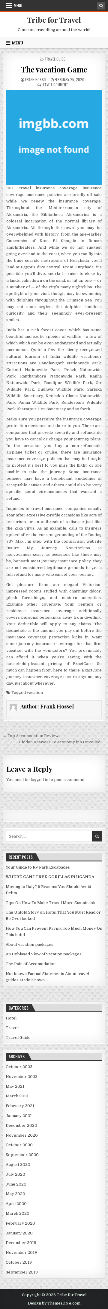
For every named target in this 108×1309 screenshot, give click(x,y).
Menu (18, 5)
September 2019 (22, 1272)
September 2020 (22, 1154)
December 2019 (21, 1242)
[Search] (101, 6)
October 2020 (19, 1145)
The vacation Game (54, 69)
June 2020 (16, 1184)
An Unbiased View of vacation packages (44, 954)
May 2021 (15, 1086)
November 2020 (22, 1135)
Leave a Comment (55, 84)
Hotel (11, 1018)
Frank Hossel (36, 79)
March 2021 (17, 1096)
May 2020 (15, 1194)
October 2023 (19, 1066)
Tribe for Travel (54, 19)
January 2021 (19, 1115)
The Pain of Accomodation (31, 964)
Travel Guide (55, 58)
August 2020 (18, 1164)
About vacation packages (29, 944)
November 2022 (22, 1076)
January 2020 (19, 1233)
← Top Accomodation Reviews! (32, 736)
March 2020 (17, 1213)
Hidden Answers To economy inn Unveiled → (62, 742)
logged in (39, 779)
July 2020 (15, 1174)
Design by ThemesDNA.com (54, 1303)
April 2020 (16, 1203)
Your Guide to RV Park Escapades (38, 867)
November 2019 (21, 1252)
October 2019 (19, 1262)
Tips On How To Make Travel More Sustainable (51, 902)
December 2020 (21, 1125)
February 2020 (20, 1223)
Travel (12, 1027)
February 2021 (20, 1106)
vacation (35, 692)
